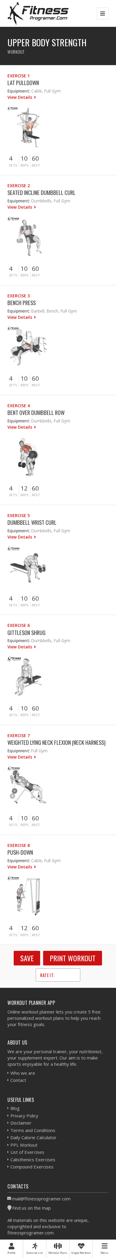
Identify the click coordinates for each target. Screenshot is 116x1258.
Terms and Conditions (32, 1130)
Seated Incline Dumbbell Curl (41, 192)
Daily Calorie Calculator (33, 1137)
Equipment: (18, 91)
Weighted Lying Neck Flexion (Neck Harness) (56, 742)
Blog (15, 1108)
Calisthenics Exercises (32, 1159)
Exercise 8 (18, 845)
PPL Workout (23, 1145)
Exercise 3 (18, 296)
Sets (13, 165)
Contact (18, 1080)
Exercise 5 (18, 515)
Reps (25, 165)
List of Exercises (27, 1152)
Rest (36, 165)
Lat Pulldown (23, 83)
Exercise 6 (18, 625)
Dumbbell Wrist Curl (32, 522)
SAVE (27, 958)
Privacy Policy (24, 1116)
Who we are (22, 1073)
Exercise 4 (18, 405)
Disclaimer (21, 1123)
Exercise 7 (18, 735)
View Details (20, 97)
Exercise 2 (18, 185)
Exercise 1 (18, 76)
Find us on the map (31, 1208)
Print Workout (72, 958)
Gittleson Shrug (26, 632)
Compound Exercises (32, 1167)
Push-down (20, 852)
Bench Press (21, 303)
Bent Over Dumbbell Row (36, 412)
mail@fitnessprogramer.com (41, 1199)
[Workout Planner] (38, 13)
